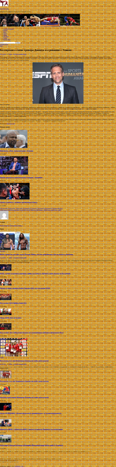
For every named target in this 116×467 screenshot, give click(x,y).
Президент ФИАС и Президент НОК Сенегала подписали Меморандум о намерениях (31, 429)
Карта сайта (6, 39)
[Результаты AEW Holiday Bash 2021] (5, 299)
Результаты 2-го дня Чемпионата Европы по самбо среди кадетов (24, 361)
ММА (5, 35)
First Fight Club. (4, 8)
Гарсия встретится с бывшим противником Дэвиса (18, 202)
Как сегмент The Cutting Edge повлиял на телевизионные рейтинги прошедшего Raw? (32, 333)
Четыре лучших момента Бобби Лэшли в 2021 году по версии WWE (25, 288)
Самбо (5, 38)
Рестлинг (6, 36)
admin (10, 54)
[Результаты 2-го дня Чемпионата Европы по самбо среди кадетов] (13, 356)
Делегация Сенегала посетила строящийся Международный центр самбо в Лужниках (31, 445)
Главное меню (4, 44)
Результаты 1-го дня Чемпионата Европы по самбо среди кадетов (24, 381)
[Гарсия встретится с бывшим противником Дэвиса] (15, 199)
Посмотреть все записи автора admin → (11, 225)
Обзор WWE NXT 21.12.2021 (10, 318)
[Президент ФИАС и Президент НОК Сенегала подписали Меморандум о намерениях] (5, 426)
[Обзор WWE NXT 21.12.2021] (5, 314)
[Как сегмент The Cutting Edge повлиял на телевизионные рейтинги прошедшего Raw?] (5, 329)
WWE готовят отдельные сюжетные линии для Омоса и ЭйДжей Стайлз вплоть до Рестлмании (35, 273)
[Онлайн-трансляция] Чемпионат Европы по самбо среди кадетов (24, 397)
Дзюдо (5, 33)
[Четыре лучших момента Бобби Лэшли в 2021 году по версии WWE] (5, 285)
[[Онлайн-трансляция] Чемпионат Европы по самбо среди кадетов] (5, 394)
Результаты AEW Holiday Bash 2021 (13, 303)
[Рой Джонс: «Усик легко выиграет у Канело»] (13, 147)
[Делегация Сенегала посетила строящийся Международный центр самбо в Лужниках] (5, 442)
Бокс (4, 32)
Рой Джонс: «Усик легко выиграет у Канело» (16, 151)
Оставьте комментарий (19, 54)
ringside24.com (10, 123)
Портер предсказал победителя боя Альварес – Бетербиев (21, 177)
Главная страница (8, 29)
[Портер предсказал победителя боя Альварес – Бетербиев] (14, 174)
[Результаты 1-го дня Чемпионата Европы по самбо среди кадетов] (5, 378)
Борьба (5, 30)
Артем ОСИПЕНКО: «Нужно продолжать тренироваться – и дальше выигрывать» (31, 413)
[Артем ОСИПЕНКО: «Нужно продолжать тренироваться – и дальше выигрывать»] (5, 410)
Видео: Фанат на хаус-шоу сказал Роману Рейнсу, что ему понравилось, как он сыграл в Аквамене (36, 254)
